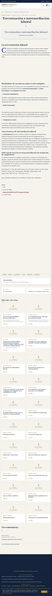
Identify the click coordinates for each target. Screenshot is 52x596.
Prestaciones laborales (35, 434)
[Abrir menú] (49, 5)
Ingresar (43, 1)
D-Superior (4, 585)
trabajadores (37, 274)
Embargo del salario (9, 434)
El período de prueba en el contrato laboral (36, 368)
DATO (9, 5)
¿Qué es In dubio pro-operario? (37, 455)
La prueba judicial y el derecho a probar (26, 576)
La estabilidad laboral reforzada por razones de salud (37, 317)
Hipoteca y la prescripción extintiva (9, 576)
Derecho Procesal (25, 585)
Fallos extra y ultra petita (10, 455)
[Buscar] (43, 6)
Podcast (9, 585)
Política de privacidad (7, 593)
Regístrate (48, 1)
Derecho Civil (32, 585)
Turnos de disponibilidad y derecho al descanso (11, 317)
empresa (10, 274)
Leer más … (5, 324)
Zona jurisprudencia (16, 585)
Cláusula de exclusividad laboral (38, 517)
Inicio (3, 12)
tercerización (29, 274)
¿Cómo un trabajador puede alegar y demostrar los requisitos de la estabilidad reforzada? (13, 391)
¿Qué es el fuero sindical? (10, 495)
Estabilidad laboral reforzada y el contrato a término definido (13, 413)
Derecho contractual (40, 585)
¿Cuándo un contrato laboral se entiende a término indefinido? (37, 342)
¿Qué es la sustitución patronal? (37, 475)
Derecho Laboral (8, 12)
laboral (23, 274)
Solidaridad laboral (9, 517)
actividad (4, 274)
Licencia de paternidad (10, 475)
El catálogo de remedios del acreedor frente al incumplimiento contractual (17, 579)
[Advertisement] (26, 71)
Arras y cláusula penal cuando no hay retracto (32, 581)
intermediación (17, 274)
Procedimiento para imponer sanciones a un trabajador (37, 390)
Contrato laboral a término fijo (37, 412)
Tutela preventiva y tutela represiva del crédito (11, 581)
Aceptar (44, 591)
